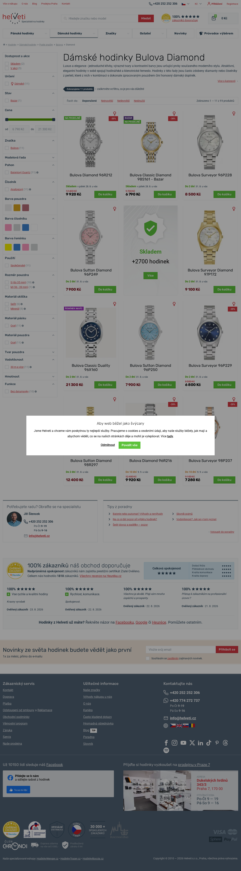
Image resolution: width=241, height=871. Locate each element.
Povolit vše (129, 445)
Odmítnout (108, 445)
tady (170, 436)
